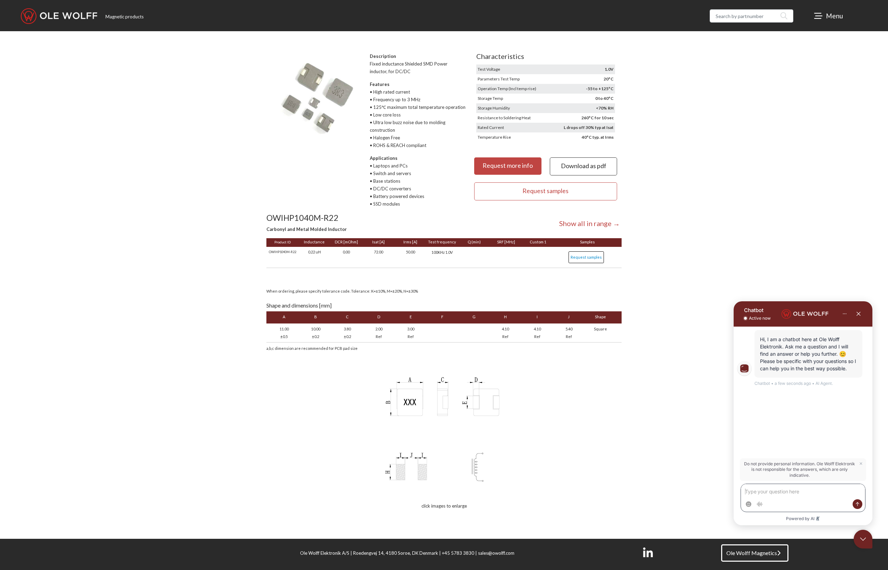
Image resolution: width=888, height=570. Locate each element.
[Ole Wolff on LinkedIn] (648, 553)
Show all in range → (589, 223)
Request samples (586, 257)
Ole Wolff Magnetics (751, 553)
